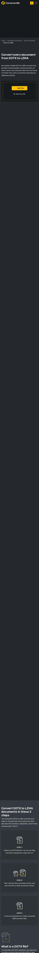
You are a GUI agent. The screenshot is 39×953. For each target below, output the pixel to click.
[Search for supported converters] (31, 3)
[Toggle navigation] (36, 3)
